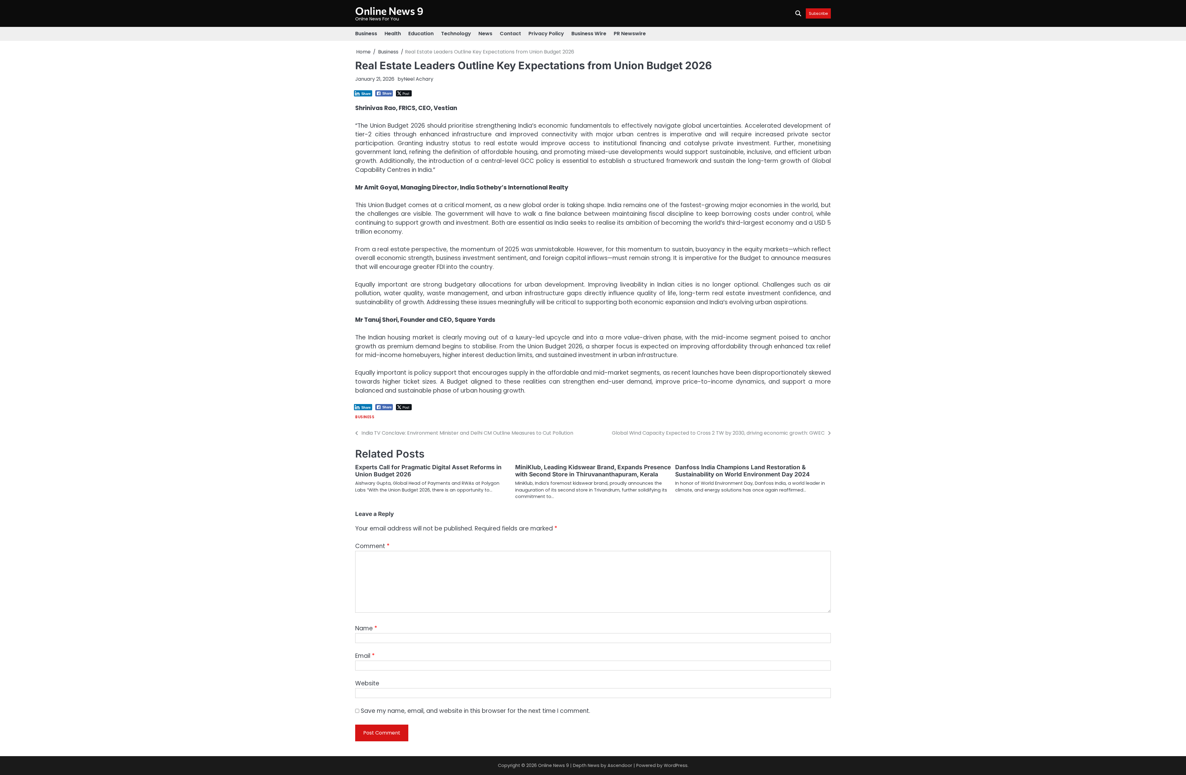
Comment (372, 546)
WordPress (676, 765)
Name (366, 628)
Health (393, 33)
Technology (456, 33)
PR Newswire (630, 33)
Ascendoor (620, 765)
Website (367, 683)
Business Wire (588, 33)
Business (366, 33)
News (485, 33)
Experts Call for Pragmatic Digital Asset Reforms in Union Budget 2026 (428, 471)
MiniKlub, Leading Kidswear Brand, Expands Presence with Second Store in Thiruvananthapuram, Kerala (593, 471)
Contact (510, 33)
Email (365, 656)
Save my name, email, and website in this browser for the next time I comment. (475, 711)
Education (421, 33)
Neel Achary (418, 79)
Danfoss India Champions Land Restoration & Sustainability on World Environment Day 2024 (742, 471)
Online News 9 (389, 10)
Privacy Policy (546, 33)
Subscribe (818, 13)
